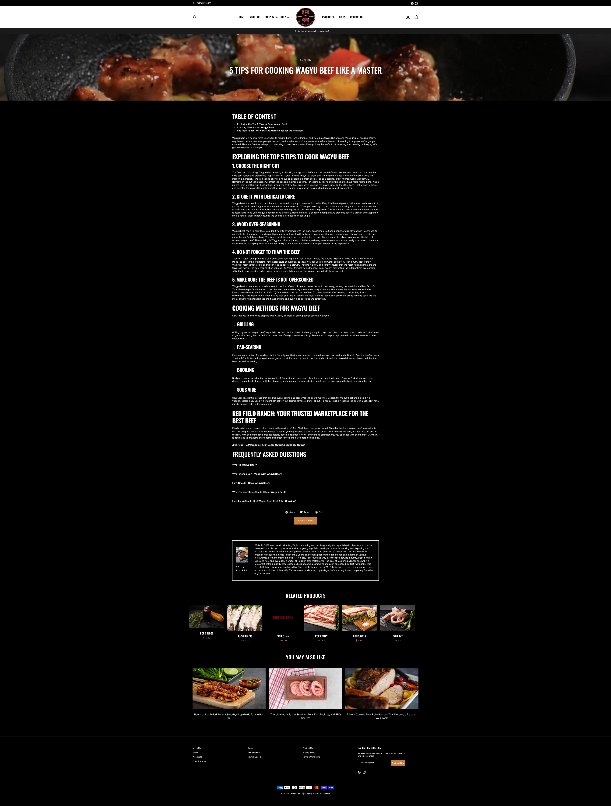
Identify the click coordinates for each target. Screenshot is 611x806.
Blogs (341, 17)
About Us (254, 17)
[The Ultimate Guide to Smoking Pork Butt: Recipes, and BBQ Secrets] (305, 688)
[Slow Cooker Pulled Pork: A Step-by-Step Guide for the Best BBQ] (229, 688)
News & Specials (255, 757)
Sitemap (326, 793)
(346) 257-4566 (204, 3)
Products (328, 17)
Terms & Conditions (311, 757)
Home (242, 17)
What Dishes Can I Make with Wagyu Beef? (257, 473)
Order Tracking (199, 761)
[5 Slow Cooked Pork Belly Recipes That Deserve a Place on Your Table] (381, 688)
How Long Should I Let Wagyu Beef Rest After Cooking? (264, 501)
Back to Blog (305, 520)
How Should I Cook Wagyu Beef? (251, 482)
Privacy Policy (309, 752)
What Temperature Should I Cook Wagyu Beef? (259, 492)
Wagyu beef (238, 138)
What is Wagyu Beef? (244, 464)
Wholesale (197, 757)
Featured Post (254, 752)
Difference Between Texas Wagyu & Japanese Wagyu (275, 444)
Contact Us (356, 17)
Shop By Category (275, 17)
